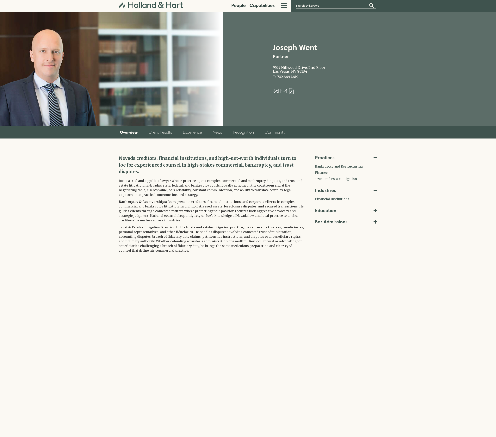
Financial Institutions (332, 199)
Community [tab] (275, 132)
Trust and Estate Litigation (336, 179)
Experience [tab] (192, 132)
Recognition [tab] (243, 132)
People (238, 5)
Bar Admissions (331, 222)
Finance (321, 173)
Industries (325, 190)
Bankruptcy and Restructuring (339, 166)
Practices (325, 157)
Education (325, 210)
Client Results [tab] (160, 132)
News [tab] (217, 132)
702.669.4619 (287, 77)
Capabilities (262, 5)
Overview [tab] (129, 132)
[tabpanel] (211, 206)
